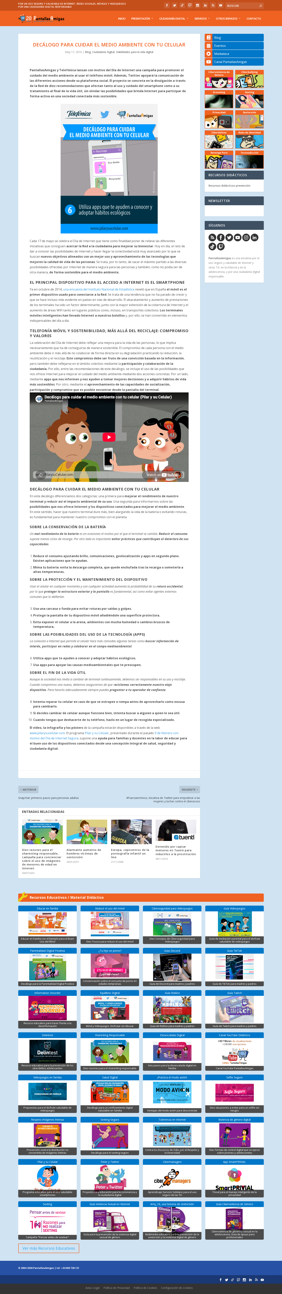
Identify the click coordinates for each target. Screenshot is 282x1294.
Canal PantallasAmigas (230, 62)
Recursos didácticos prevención (229, 185)
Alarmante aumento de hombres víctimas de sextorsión (84, 853)
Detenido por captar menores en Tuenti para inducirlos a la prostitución (176, 850)
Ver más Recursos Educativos (48, 1248)
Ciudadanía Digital (172, 18)
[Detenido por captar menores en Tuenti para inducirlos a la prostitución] (176, 830)
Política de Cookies (145, 1288)
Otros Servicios (226, 18)
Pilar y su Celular (97, 733)
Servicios (200, 18)
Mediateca (221, 54)
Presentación (140, 18)
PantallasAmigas (220, 258)
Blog (88, 52)
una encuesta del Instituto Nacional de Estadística (98, 289)
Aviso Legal (92, 1288)
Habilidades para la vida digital (134, 52)
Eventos (220, 46)
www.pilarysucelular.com (47, 733)
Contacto (254, 18)
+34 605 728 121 (70, 1268)
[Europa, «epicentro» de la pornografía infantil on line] (131, 832)
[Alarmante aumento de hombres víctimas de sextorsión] (87, 832)
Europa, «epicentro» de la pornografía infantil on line (130, 853)
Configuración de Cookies (177, 1288)
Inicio (121, 18)
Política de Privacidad (116, 1288)
